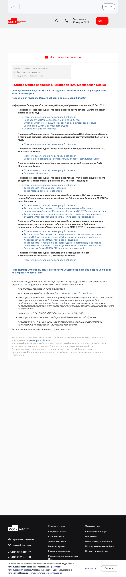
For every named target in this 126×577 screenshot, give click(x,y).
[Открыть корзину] (66, 21)
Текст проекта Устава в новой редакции (45, 187)
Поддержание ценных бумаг (99, 546)
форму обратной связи (38, 340)
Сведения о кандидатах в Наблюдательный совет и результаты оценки (62, 158)
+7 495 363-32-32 (19, 552)
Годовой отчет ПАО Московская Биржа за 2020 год (52, 119)
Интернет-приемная (21, 539)
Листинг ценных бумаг (96, 551)
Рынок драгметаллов (59, 551)
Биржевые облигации (96, 532)
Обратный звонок (19, 545)
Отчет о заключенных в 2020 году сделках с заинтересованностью (60, 122)
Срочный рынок (56, 537)
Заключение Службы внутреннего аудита (46, 125)
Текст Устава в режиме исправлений (43, 190)
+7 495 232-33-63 (19, 557)
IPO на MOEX (92, 537)
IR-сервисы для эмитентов (98, 541)
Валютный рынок (57, 546)
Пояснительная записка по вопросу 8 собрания (50, 259)
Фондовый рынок (57, 532)
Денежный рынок (57, 541)
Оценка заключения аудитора (40, 128)
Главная (17, 68)
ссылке (67, 329)
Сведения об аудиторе (36, 173)
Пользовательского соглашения (45, 573)
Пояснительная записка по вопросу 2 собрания (50, 144)
